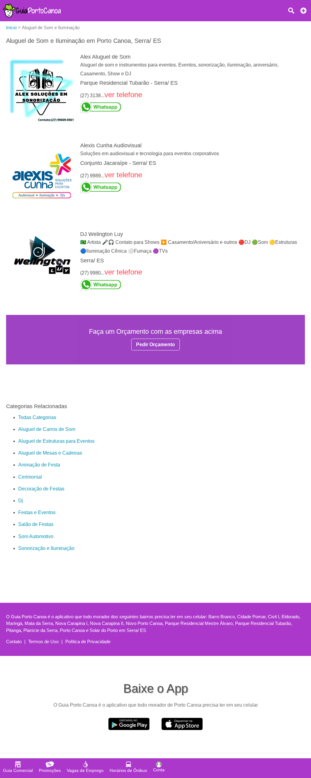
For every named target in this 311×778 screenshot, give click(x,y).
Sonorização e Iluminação (46, 548)
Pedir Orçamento (155, 344)
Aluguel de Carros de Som (46, 429)
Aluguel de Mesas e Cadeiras (50, 453)
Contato (14, 641)
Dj (20, 500)
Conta (159, 769)
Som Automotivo (35, 536)
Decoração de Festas (41, 488)
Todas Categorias (37, 417)
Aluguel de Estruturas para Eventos (56, 441)
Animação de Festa (39, 464)
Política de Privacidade (88, 641)
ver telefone (123, 94)
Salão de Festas (35, 524)
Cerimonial (30, 476)
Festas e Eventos (37, 512)
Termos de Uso (43, 641)
